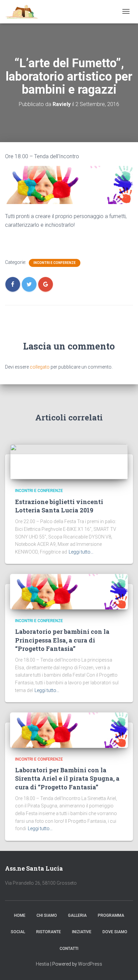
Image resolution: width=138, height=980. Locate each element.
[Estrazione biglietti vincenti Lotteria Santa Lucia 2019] (69, 461)
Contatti (69, 948)
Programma (111, 915)
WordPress (90, 964)
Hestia (42, 964)
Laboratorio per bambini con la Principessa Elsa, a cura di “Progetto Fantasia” (62, 639)
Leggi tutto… (81, 552)
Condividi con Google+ (45, 243)
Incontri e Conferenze (54, 263)
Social (18, 931)
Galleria (77, 915)
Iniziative (81, 931)
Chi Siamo (47, 915)
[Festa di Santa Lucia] (22, 11)
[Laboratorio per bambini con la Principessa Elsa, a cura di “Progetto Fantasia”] (69, 591)
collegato (40, 367)
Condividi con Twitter (29, 243)
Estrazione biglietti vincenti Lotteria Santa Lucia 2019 (59, 506)
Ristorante (48, 931)
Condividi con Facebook (12, 243)
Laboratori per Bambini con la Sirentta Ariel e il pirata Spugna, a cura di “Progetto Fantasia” (67, 778)
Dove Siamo (114, 931)
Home (19, 915)
